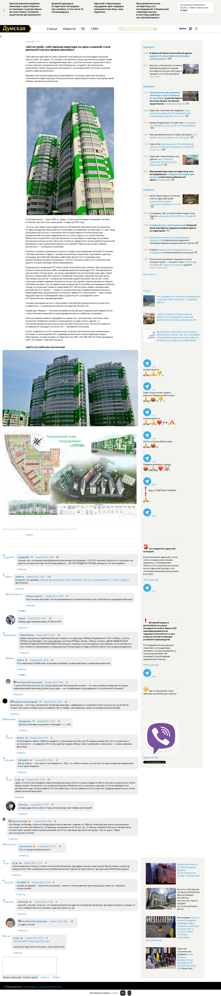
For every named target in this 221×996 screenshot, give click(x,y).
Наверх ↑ (30, 534)
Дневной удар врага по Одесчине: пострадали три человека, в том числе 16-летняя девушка (68, 7)
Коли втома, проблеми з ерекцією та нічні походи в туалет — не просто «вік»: (171, 260)
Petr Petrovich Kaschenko (29, 682)
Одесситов (155, 144)
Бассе (152, 65)
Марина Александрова (25, 701)
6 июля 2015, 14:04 (54, 596)
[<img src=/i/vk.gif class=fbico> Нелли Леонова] (4, 820)
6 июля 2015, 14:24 (46, 635)
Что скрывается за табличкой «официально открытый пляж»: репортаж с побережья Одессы (179, 299)
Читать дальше (151, 579)
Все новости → (150, 274)
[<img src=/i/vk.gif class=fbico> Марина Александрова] (5, 702)
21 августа (148, 189)
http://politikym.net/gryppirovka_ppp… (32, 941)
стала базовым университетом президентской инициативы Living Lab (170, 113)
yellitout (19, 576)
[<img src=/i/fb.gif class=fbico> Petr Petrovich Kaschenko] (8, 683)
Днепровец (25, 721)
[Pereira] (10, 738)
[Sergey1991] (9, 557)
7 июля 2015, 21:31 (34, 938)
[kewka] (10, 658)
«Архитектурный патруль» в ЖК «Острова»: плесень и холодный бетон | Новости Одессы (84, 579)
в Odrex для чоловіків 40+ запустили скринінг (173, 263)
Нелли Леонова (19, 821)
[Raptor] (10, 623)
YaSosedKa (23, 760)
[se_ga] (9, 779)
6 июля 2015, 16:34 (44, 760)
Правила (45, 977)
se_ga (18, 779)
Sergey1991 (23, 557)
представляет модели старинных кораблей (160, 203)
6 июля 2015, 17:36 (41, 882)
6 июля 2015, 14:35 (53, 701)
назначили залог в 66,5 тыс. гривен (175, 216)
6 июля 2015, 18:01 (59, 921)
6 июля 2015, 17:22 (36, 779)
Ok (122, 993)
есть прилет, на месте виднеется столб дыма (173, 136)
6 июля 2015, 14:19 (37, 618)
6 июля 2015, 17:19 (33, 863)
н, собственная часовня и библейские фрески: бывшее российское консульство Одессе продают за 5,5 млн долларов (166, 71)
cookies (114, 993)
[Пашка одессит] (14, 594)
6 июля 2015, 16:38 (54, 682)
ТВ (83, 28)
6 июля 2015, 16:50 (43, 821)
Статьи (52, 28)
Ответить (22, 569)
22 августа (148, 86)
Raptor (22, 618)
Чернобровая (27, 635)
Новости (69, 28)
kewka (20, 660)
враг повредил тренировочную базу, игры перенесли (163, 162)
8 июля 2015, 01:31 (39, 737)
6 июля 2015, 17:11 (47, 846)
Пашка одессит (34, 596)
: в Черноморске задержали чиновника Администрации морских (172, 241)
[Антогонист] (9, 844)
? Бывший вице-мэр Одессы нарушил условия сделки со (173, 228)
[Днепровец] (9, 719)
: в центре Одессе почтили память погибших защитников (166, 101)
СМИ (94, 28)
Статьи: (147, 290)
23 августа (148, 47)
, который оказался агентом (177, 252)
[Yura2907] (8, 882)
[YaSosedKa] (9, 760)
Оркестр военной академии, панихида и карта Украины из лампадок (165, 95)
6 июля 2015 (30, 41)
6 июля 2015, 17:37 (39, 804)
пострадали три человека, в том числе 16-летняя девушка (173, 124)
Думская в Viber (151, 757)
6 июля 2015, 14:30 (39, 660)
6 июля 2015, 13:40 (44, 557)
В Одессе (154, 249)
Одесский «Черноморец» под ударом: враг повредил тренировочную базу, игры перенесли (109, 7)
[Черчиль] (10, 810)
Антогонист (25, 846)
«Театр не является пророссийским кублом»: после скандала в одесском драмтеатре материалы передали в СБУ (176, 317)
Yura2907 (21, 882)
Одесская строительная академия (167, 110)
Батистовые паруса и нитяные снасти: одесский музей (165, 197)
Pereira (20, 737)
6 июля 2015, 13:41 (36, 576)
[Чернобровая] (10, 635)
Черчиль (23, 804)
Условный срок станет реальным (167, 225)
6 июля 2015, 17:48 (44, 901)
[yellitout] (7, 576)
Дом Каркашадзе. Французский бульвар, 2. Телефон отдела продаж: (194, 8)
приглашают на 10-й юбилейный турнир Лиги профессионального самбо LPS (172, 145)
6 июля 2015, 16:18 (46, 721)
